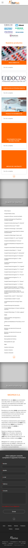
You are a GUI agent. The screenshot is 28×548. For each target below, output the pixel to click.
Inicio (4, 525)
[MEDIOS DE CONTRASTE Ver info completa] (14, 150)
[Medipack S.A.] (15, 4)
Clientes (10, 525)
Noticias (16, 525)
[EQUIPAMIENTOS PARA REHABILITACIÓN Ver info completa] (14, 123)
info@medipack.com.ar (19, 545)
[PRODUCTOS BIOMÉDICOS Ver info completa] (14, 97)
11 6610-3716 (16, 543)
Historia (10, 529)
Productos (23, 525)
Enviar (14, 511)
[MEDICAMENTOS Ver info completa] (14, 46)
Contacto (17, 529)
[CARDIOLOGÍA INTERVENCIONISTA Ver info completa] (14, 72)
